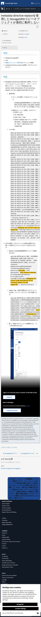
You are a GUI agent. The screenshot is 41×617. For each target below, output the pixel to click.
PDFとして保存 (37, 27)
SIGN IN (9, 397)
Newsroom (4, 533)
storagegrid (26, 34)
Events (3, 535)
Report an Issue (6, 505)
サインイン (36, 3)
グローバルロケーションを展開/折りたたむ (39, 8)
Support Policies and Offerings (9, 512)
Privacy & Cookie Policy (7, 577)
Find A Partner (5, 558)
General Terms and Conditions (9, 575)
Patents (4, 581)
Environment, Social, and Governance (11, 541)
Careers (4, 545)
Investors (4, 543)
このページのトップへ (8, 447)
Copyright (4, 579)
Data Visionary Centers (7, 567)
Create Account (12, 410)
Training (4, 518)
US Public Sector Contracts (8, 562)
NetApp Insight (5, 537)
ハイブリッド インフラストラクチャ (25, 9)
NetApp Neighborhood (7, 524)
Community (4, 520)
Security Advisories (6, 510)
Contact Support (6, 503)
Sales (3, 554)
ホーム (8, 9)
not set (25, 37)
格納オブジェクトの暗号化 (13, 62)
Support (27, 406)
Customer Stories (6, 539)
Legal (4, 573)
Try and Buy (5, 556)
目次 (5, 48)
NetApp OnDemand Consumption (10, 565)
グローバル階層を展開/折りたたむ (3, 8)
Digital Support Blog (6, 522)
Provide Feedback (6, 508)
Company (4, 530)
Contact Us (4, 548)
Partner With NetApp (7, 560)
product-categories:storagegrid (10, 468)
